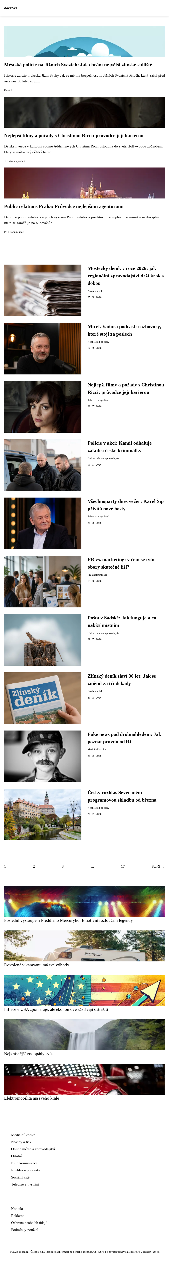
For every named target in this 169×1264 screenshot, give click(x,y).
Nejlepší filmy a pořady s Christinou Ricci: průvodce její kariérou (73, 135)
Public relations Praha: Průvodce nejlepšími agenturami (64, 206)
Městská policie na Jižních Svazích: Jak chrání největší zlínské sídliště (78, 64)
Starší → (158, 866)
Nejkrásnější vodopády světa (29, 1053)
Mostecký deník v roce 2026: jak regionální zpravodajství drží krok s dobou (126, 276)
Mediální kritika (97, 749)
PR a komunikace (14, 231)
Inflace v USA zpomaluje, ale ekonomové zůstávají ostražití (56, 1009)
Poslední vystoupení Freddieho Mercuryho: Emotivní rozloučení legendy (68, 920)
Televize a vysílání (14, 161)
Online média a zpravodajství (104, 458)
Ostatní (8, 90)
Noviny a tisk (95, 291)
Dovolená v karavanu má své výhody (36, 964)
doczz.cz (10, 8)
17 (123, 866)
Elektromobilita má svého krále (31, 1098)
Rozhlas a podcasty (98, 341)
